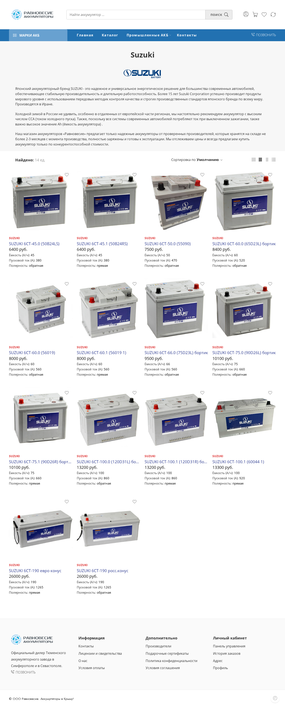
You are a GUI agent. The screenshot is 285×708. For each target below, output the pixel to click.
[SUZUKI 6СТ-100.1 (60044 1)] (244, 419)
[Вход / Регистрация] (246, 14)
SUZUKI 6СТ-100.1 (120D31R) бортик (176, 461)
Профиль (220, 668)
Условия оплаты (91, 668)
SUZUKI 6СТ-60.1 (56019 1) (101, 352)
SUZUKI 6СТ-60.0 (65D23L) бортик (244, 243)
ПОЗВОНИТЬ (266, 35)
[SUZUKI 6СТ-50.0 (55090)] (176, 201)
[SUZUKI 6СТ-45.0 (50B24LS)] (41, 201)
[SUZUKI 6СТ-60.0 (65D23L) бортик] (244, 201)
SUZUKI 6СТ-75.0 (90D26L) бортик (244, 352)
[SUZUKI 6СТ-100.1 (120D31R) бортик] (176, 419)
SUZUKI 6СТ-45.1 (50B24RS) (102, 243)
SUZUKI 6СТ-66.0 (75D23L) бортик (176, 352)
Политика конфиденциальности (171, 660)
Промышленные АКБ (148, 35)
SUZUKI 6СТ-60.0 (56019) (32, 352)
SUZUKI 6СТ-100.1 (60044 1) (238, 461)
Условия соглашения (163, 668)
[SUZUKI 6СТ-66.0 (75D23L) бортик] (176, 310)
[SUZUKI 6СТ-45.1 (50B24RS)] (108, 201)
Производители (158, 646)
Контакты (187, 35)
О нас (82, 660)
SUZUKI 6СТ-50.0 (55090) (168, 243)
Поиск (216, 15)
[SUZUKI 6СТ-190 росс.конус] (108, 528)
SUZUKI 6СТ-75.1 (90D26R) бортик (41, 461)
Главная (85, 35)
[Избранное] (66, 175)
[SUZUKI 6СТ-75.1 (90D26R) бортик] (41, 419)
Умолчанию (208, 159)
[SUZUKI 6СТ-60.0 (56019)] (41, 310)
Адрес (218, 660)
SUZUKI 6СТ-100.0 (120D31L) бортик (108, 461)
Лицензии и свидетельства (100, 653)
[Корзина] (255, 15)
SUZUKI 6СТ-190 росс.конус (102, 570)
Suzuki (143, 54)
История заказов (226, 653)
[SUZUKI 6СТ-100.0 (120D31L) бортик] (108, 419)
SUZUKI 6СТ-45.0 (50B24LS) (34, 243)
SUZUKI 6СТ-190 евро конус (35, 570)
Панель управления (229, 646)
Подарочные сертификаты (167, 653)
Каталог (110, 35)
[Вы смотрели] (275, 698)
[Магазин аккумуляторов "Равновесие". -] (32, 14)
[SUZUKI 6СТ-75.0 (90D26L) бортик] (244, 310)
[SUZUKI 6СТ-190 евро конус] (41, 528)
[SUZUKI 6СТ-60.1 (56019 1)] (108, 310)
